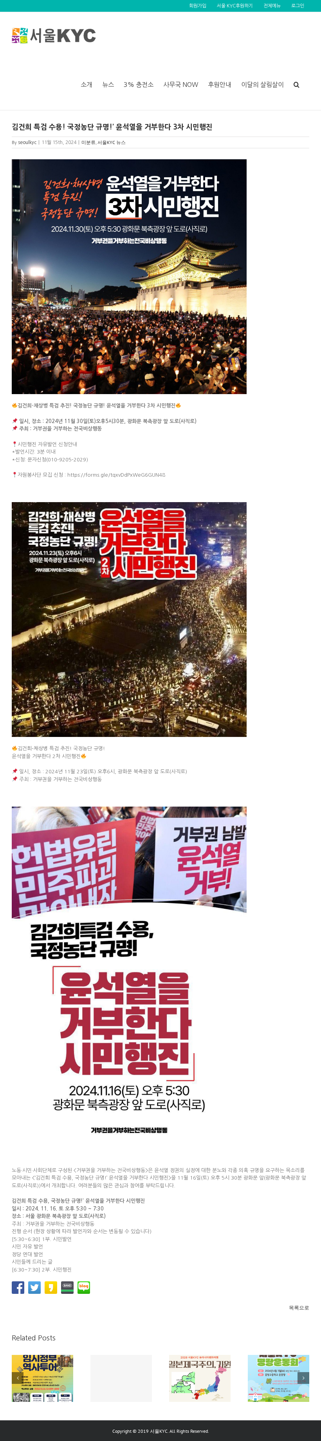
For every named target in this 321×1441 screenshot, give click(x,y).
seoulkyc (27, 142)
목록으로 (299, 1307)
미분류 (88, 142)
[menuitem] (197, 6)
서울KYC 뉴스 (111, 142)
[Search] (296, 84)
